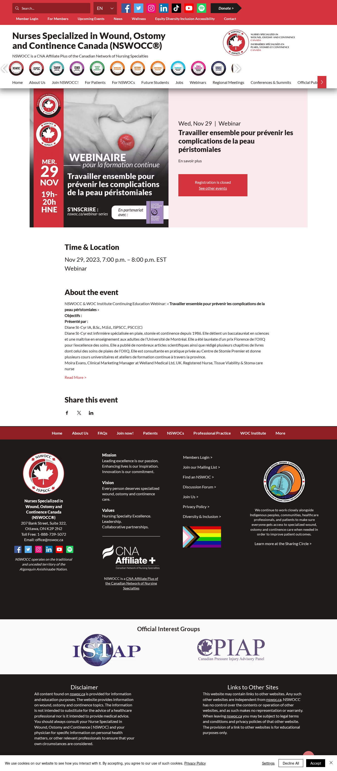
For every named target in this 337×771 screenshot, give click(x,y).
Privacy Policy (195, 763)
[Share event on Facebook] (67, 413)
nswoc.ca (77, 693)
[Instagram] (151, 8)
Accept (315, 763)
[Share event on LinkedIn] (91, 413)
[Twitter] (138, 8)
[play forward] (237, 68)
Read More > (75, 377)
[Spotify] (69, 549)
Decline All (291, 763)
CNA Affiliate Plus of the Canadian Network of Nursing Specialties (131, 583)
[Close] (331, 763)
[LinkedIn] (163, 8)
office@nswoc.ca (49, 539)
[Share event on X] (79, 413)
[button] (59, 19)
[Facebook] (126, 8)
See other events (213, 188)
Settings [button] (268, 763)
